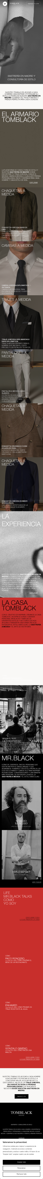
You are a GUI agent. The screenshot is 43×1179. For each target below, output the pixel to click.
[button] (5, 4)
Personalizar (21, 1168)
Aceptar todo (21, 1162)
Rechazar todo (21, 1174)
